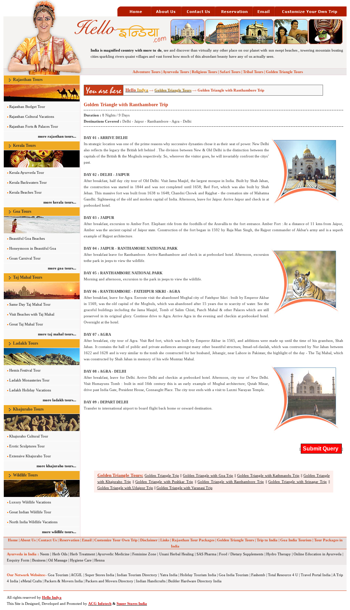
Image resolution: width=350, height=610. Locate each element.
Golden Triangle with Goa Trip (208, 475)
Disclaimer (149, 540)
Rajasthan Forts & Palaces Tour (33, 126)
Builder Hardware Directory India (194, 581)
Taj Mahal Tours (27, 277)
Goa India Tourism (295, 540)
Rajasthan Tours (28, 79)
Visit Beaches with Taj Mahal (31, 314)
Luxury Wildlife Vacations (30, 502)
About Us (28, 540)
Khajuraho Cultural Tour (28, 436)
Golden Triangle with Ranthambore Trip (231, 482)
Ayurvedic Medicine (113, 554)
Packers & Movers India (63, 581)
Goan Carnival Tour (25, 258)
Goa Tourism (58, 575)
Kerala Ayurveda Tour (26, 172)
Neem (44, 554)
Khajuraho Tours (28, 409)
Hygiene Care (81, 560)
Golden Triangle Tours (284, 72)
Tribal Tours (253, 72)
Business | (39, 560)
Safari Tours (230, 72)
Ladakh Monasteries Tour (29, 380)
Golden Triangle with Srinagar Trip (297, 482)
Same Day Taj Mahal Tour (30, 304)
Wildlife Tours (25, 475)
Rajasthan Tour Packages (193, 540)
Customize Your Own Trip (115, 540)
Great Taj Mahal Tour (26, 324)
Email (87, 540)
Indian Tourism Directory (137, 575)
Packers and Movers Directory (109, 581)
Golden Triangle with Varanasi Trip (185, 488)
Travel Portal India (316, 575)
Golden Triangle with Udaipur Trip (125, 488)
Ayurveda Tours (176, 72)
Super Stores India (99, 575)
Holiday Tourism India (198, 575)
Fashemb (258, 575)
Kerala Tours (24, 145)
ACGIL (76, 575)
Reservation (69, 540)
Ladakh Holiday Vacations (30, 390)
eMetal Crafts (31, 581)
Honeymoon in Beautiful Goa (32, 248)
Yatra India (168, 575)
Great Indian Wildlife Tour (30, 512)
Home (13, 540)
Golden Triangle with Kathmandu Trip (268, 475)
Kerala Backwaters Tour (28, 182)
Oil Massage (57, 560)
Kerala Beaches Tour (25, 192)
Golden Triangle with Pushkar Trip (164, 482)
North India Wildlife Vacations (33, 522)
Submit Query (321, 449)
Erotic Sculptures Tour (27, 446)
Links (164, 540)
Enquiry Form (18, 560)
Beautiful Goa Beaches (27, 238)
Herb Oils (59, 554)
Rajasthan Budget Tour (27, 107)
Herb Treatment (82, 554)
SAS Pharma (206, 554)
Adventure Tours (146, 72)
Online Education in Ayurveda (317, 554)
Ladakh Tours (25, 343)
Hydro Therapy (278, 554)
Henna (99, 560)
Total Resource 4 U (283, 575)
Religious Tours (204, 72)
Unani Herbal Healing (176, 554)
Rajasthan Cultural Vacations (31, 116)
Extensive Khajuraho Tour (30, 456)
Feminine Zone (144, 554)
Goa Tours (22, 211)
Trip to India (267, 540)
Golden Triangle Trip (162, 475)
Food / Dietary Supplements (241, 554)
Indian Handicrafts (150, 581)
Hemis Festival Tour (25, 370)
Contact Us (47, 540)
